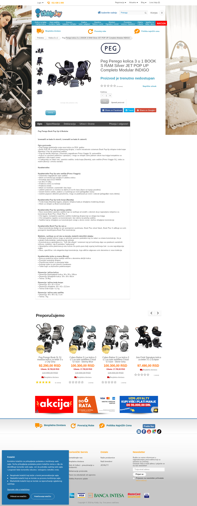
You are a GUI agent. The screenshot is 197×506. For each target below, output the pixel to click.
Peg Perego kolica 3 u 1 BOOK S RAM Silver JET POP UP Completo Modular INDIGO (96, 38)
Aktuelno (132, 2)
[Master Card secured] (134, 495)
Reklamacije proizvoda (77, 471)
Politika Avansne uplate (78, 479)
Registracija (119, 2)
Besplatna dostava (76, 461)
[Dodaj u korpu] (55, 349)
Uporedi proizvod (117, 102)
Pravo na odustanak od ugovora (81, 475)
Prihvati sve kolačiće (18, 496)
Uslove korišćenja (141, 480)
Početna (40, 38)
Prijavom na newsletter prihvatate (150, 478)
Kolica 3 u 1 (53, 38)
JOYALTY (105, 465)
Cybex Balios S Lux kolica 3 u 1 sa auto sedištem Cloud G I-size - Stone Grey (115, 359)
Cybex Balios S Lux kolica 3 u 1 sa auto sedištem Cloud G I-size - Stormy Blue (83, 359)
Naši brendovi (106, 461)
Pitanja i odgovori (118, 124)
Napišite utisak (149, 86)
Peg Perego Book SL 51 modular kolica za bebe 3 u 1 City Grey (50, 359)
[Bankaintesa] (106, 495)
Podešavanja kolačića (42, 496)
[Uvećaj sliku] (44, 348)
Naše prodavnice (108, 458)
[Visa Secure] (146, 495)
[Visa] (81, 495)
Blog (142, 2)
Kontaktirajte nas (75, 458)
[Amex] (71, 495)
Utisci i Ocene (87, 124)
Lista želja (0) (154, 2)
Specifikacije (53, 124)
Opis (39, 124)
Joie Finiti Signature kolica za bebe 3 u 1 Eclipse (148, 358)
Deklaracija (70, 124)
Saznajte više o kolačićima (18, 489)
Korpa (156, 12)
